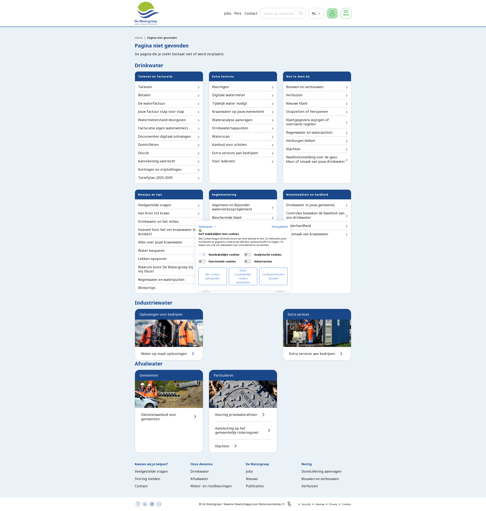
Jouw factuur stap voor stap (161, 111)
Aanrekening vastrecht (156, 161)
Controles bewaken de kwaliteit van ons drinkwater (315, 215)
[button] (207, 226)
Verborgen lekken (300, 140)
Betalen (144, 95)
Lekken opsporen (152, 258)
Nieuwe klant (297, 103)
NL (314, 13)
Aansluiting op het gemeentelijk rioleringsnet (237, 430)
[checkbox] (202, 254)
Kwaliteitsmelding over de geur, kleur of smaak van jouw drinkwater (315, 159)
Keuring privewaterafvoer (236, 414)
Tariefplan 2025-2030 (155, 177)
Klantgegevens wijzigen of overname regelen (307, 122)
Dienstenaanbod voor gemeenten (158, 416)
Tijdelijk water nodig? (229, 103)
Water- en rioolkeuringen (211, 486)
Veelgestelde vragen (154, 205)
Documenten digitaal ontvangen (164, 136)
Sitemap (320, 504)
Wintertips (147, 287)
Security (306, 504)
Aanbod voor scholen (229, 144)
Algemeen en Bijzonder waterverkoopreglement (232, 207)
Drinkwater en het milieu (158, 221)
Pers (237, 13)
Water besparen (151, 250)
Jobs (227, 13)
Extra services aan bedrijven (235, 153)
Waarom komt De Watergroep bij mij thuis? (165, 269)
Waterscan (221, 136)
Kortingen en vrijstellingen (159, 169)
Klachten (293, 149)
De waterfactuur (151, 103)
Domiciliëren (148, 144)
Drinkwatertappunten (230, 128)
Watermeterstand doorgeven (162, 120)
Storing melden (147, 478)
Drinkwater (199, 471)
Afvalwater (199, 478)
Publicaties (255, 486)
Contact (251, 13)
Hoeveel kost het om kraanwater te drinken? (167, 231)
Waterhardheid (298, 225)
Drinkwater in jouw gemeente (310, 205)
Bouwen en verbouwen (304, 87)
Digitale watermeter (228, 95)
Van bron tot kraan (153, 213)
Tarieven (145, 87)
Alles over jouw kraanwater (160, 242)
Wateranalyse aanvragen (232, 120)
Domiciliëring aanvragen (321, 471)
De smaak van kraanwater (307, 234)
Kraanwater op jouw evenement (238, 111)
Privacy (333, 504)
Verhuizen (294, 95)
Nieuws (252, 478)
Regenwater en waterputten (309, 132)
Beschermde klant (227, 217)
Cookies (346, 504)
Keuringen (220, 87)
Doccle (143, 153)
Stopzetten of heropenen (307, 111)
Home (139, 37)
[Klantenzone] (332, 13)
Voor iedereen (223, 161)
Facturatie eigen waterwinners (163, 128)
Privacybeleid (280, 226)
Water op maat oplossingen (164, 353)
